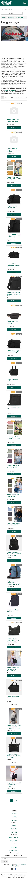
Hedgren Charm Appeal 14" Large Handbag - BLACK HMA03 (14, 784)
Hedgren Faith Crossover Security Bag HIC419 (13, 524)
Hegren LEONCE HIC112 (13, 408)
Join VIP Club (14, 817)
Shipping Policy (14, 841)
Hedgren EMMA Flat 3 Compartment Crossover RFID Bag (13, 149)
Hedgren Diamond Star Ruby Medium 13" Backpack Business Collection (13, 670)
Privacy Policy (14, 844)
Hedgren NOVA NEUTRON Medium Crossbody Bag (14, 351)
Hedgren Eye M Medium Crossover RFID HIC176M (14, 437)
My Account (14, 813)
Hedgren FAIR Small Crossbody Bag (12, 206)
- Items (12, 13)
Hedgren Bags (19, 17)
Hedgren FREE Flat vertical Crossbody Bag (14, 235)
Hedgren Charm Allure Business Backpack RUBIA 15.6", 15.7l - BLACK (14, 553)
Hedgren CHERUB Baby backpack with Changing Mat (13, 121)
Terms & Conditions (14, 837)
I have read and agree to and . (15, 865)
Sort (11, 97)
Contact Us (14, 829)
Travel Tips (14, 832)
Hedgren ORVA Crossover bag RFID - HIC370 (13, 466)
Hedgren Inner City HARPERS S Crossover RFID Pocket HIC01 (13, 640)
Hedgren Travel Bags (9, 90)
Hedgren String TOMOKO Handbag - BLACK (13, 697)
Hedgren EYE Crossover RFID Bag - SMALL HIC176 (14, 178)
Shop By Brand (10, 17)
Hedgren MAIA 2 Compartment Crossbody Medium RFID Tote (13, 265)
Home (3, 17)
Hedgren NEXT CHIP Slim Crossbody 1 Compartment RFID (14, 294)
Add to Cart (14, 560)
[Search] (25, 9)
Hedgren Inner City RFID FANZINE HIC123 (13, 495)
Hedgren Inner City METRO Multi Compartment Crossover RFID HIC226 (14, 726)
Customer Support (14, 850)
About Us (14, 825)
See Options (14, 128)
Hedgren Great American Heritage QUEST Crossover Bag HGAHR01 (13, 582)
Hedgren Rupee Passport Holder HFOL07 (13, 610)
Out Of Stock (14, 704)
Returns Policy (14, 847)
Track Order (14, 820)
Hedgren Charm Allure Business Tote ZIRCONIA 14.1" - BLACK (13, 755)
